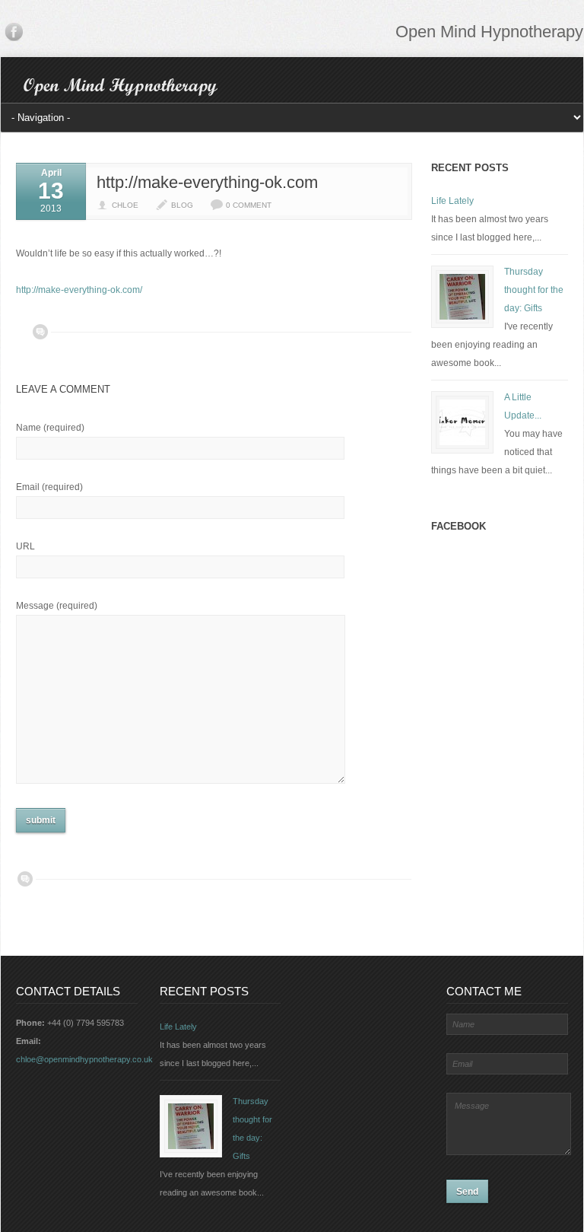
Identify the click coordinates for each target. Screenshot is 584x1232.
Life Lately (452, 201)
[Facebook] (14, 35)
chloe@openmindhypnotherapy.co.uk (84, 1059)
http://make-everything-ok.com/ (79, 290)
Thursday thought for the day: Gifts (533, 290)
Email (49, 487)
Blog (182, 205)
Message (56, 605)
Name (50, 427)
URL (25, 546)
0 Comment (248, 205)
